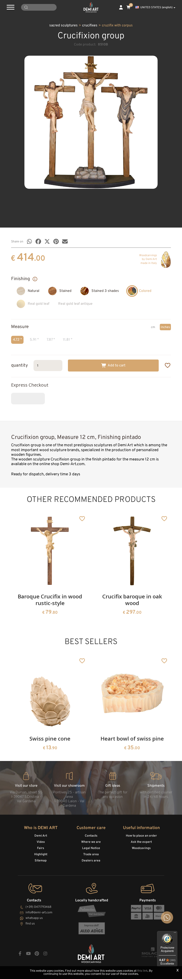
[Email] (65, 241)
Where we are (91, 842)
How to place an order (141, 836)
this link (142, 971)
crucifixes (89, 25)
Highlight (40, 854)
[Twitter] (47, 241)
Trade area (91, 854)
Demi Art (40, 836)
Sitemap (41, 861)
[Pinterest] (56, 241)
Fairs (40, 848)
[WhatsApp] (29, 241)
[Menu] (175, 933)
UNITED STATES (156, 7)
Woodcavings (141, 848)
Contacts (91, 836)
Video (41, 842)
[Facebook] (38, 241)
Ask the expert (141, 842)
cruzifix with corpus (117, 25)
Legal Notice (91, 848)
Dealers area (91, 861)
